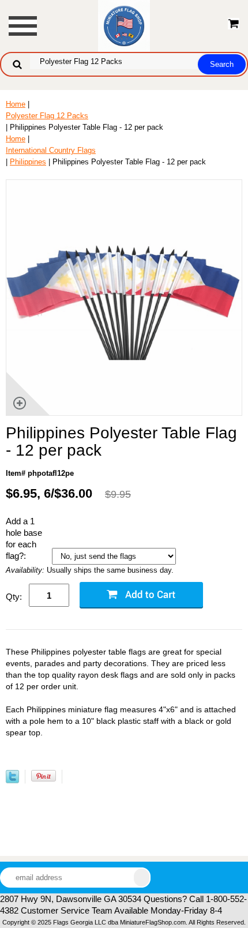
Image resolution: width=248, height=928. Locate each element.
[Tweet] (12, 780)
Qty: (14, 597)
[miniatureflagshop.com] (124, 25)
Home (15, 104)
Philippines (28, 161)
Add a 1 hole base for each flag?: (24, 538)
